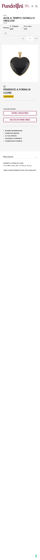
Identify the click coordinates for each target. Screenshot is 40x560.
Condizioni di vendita (13, 141)
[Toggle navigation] (32, 6)
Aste (5, 15)
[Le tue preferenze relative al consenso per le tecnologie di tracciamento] (36, 556)
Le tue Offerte (11, 136)
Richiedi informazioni (13, 131)
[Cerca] (36, 6)
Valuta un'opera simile (20, 120)
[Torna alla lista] (16, 33)
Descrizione (8, 157)
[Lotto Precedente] (23, 38)
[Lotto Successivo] (36, 38)
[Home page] (16, 6)
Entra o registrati (20, 113)
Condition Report (12, 133)
